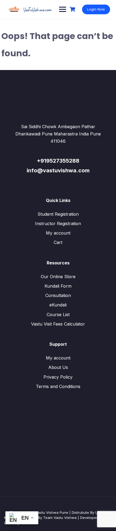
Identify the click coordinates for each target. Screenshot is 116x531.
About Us (58, 367)
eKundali (58, 305)
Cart (58, 242)
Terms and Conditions (58, 386)
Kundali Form (58, 286)
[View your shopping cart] (73, 9)
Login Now (96, 9)
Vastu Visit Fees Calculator (58, 324)
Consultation (58, 295)
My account (58, 233)
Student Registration (58, 214)
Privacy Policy (58, 377)
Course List (58, 314)
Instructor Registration (58, 223)
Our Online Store (58, 276)
